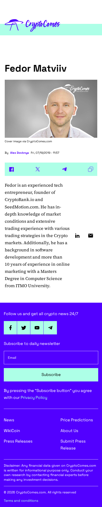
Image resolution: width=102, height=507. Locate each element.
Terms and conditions (21, 500)
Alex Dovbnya (19, 153)
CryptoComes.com (39, 141)
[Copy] (90, 169)
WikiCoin (12, 430)
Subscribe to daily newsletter (32, 343)
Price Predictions (76, 419)
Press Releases (18, 441)
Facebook (10, 327)
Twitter (23, 327)
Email (90, 235)
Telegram (50, 327)
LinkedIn (77, 235)
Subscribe (51, 374)
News (9, 419)
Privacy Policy (34, 397)
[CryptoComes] (32, 24)
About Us (69, 430)
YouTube (37, 327)
